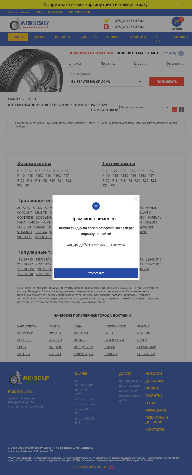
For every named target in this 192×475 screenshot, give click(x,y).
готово (96, 273)
